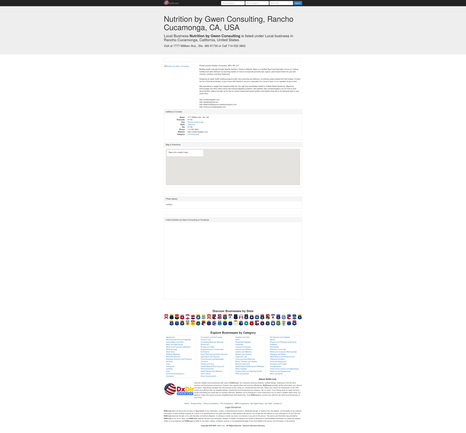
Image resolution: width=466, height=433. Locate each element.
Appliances (170, 337)
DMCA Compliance (241, 403)
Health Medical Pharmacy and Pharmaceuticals (212, 367)
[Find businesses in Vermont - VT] (267, 322)
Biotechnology (171, 349)
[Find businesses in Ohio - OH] (214, 322)
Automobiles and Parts (175, 342)
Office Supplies (241, 368)
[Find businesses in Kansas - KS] (246, 316)
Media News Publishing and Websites (249, 366)
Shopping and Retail (278, 354)
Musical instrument (242, 364)
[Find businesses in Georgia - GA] (214, 316)
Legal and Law (241, 356)
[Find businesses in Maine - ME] (262, 316)
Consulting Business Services (212, 342)
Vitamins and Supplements (280, 371)
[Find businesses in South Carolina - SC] (241, 322)
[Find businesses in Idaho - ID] (225, 316)
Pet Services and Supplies (280, 337)
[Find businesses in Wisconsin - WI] (289, 322)
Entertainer (205, 351)
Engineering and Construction (212, 349)
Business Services (173, 356)
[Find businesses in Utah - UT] (262, 322)
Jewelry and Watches (243, 351)
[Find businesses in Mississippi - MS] (289, 316)
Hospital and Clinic (242, 337)
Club (168, 371)
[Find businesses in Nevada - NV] (177, 322)
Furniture (204, 361)
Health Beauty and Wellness (211, 371)
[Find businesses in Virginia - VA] (273, 322)
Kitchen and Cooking (243, 354)
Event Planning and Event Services (214, 354)
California (191, 124)
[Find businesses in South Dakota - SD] (246, 322)
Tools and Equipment (278, 361)
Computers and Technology (211, 337)
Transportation (275, 366)
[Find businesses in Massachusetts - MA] (273, 316)
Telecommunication (277, 359)
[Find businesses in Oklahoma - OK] (219, 322)
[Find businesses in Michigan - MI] (278, 316)
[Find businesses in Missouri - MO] (294, 316)
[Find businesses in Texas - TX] (257, 322)
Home (186, 403)
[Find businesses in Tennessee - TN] (251, 322)
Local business (193, 134)
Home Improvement (208, 376)
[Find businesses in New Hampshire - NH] (182, 322)
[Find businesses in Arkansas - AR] (182, 316)
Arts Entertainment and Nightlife (178, 339)
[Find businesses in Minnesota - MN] (283, 316)
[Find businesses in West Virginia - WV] (283, 322)
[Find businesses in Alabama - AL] (166, 316)
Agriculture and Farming (210, 356)
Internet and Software (243, 349)
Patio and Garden (242, 373)
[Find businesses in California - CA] (187, 316)
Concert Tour (206, 339)
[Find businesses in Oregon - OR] (225, 322)
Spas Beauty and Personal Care (282, 356)
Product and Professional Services (283, 342)
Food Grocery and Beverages (212, 359)
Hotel (237, 339)
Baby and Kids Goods (174, 344)
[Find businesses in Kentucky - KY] (251, 316)
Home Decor (206, 373)
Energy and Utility (207, 347)
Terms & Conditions (210, 403)
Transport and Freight (278, 364)
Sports (272, 339)
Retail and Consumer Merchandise (283, 351)
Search (298, 3)
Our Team (268, 403)
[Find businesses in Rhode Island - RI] (235, 322)
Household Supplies (243, 342)
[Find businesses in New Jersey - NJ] (187, 322)
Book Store (170, 351)
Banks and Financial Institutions (178, 347)
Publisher (273, 344)
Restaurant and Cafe (278, 349)
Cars (168, 364)
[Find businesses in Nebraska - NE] (171, 322)
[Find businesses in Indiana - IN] (235, 316)
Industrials (239, 344)
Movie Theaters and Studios (246, 361)
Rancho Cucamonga (195, 122)
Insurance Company (243, 347)
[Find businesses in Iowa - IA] (241, 316)
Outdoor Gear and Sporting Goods (248, 371)
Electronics (205, 344)
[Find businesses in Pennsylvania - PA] (230, 322)
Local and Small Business (245, 359)
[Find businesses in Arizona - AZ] (177, 316)
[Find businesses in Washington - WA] (278, 322)
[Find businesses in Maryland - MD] (267, 316)
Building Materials (173, 354)
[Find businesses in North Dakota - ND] (209, 322)
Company (170, 376)
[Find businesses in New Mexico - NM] (193, 322)
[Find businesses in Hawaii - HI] (219, 316)
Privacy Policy (196, 403)
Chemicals (170, 366)
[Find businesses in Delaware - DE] (203, 316)
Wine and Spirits (276, 373)
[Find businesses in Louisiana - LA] (257, 316)
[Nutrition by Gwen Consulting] (180, 66)
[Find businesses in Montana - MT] (299, 316)
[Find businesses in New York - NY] (198, 322)
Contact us (278, 403)
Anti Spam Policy (256, 403)
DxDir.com (174, 3)
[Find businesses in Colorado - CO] (193, 316)
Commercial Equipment (175, 373)
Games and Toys (207, 364)
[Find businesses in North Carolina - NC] (203, 322)
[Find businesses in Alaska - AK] (171, 316)
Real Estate (274, 347)
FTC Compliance (226, 403)
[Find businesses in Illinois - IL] (230, 316)
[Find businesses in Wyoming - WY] (294, 322)
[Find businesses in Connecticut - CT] (198, 316)
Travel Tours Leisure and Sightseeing (284, 368)
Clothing (169, 368)
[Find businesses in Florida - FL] (209, 316)
